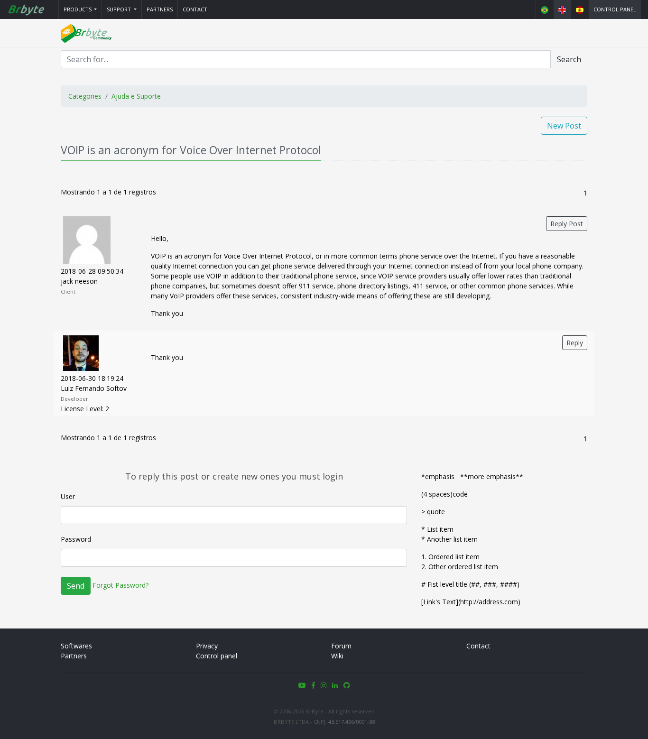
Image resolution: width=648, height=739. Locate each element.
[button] (80, 9)
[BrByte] (25, 9)
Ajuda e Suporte (136, 96)
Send (75, 586)
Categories (85, 96)
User (68, 496)
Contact (195, 9)
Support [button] (119, 9)
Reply (574, 342)
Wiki (337, 655)
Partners (160, 9)
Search (569, 59)
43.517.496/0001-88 (351, 721)
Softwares (76, 645)
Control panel (614, 9)
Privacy (207, 645)
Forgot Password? (120, 585)
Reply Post (566, 223)
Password (76, 539)
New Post (564, 125)
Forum (341, 645)
